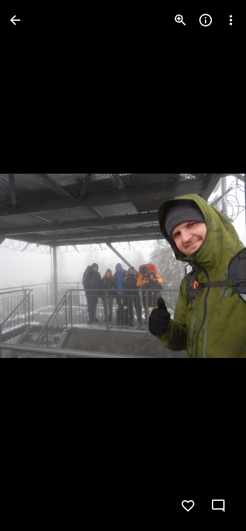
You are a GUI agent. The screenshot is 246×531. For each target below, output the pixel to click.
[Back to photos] (15, 20)
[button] (35, 265)
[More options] (230, 20)
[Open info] (205, 20)
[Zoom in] (180, 20)
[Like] (188, 505)
